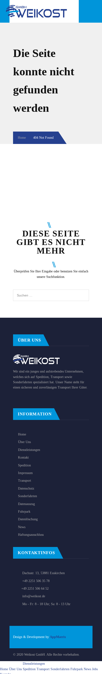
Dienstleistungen (29, 450)
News (21, 527)
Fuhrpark (24, 511)
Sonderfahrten (27, 496)
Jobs (95, 669)
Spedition (24, 465)
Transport (24, 480)
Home (22, 137)
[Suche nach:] (51, 292)
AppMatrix (58, 637)
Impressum (25, 473)
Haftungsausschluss (31, 534)
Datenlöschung (28, 519)
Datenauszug (26, 504)
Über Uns (24, 442)
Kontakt (23, 457)
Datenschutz (26, 488)
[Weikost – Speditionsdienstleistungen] (40, 7)
